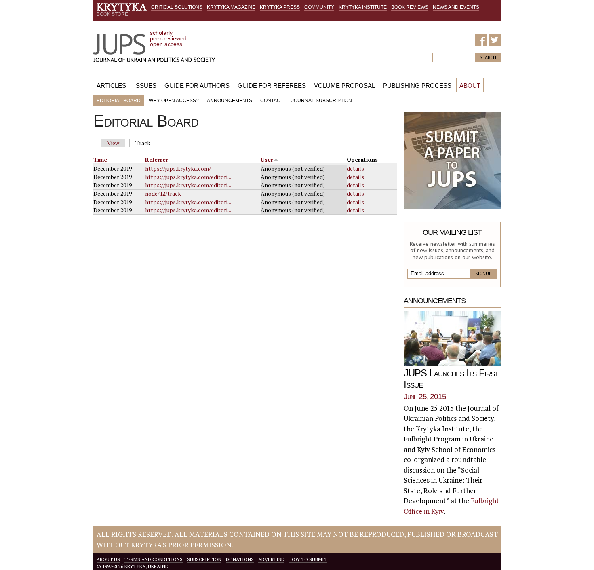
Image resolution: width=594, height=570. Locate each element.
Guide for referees (272, 85)
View (113, 143)
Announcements (229, 100)
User (267, 159)
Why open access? (174, 100)
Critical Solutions (176, 7)
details (355, 168)
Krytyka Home (122, 7)
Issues (145, 85)
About (469, 85)
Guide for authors (197, 85)
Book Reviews (409, 7)
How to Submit (308, 559)
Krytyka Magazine (231, 7)
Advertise (271, 559)
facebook (481, 40)
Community (319, 7)
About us (108, 559)
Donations (240, 559)
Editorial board (119, 100)
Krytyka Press (280, 7)
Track (145, 143)
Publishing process (417, 85)
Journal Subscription (321, 100)
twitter (495, 40)
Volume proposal (344, 85)
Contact (271, 100)
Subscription (204, 559)
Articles (111, 85)
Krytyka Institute (363, 7)
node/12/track (163, 193)
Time (100, 159)
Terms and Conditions (153, 559)
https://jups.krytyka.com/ (178, 168)
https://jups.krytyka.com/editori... (188, 177)
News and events (456, 7)
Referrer (156, 159)
